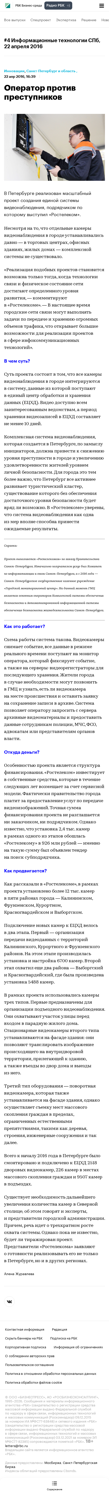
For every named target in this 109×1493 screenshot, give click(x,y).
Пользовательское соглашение (29, 1364)
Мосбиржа (52, 1462)
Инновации (14, 71)
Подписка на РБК (63, 1337)
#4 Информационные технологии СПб (51, 40)
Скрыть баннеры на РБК (24, 1337)
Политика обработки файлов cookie (33, 1381)
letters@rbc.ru (16, 1445)
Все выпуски (14, 19)
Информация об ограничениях (78, 1346)
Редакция (59, 1328)
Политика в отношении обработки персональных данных (50, 1373)
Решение (88, 19)
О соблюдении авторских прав (30, 1355)
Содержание (54, 1489)
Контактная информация (24, 1328)
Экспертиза (66, 19)
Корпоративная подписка (25, 1346)
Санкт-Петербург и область (50, 71)
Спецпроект (40, 19)
